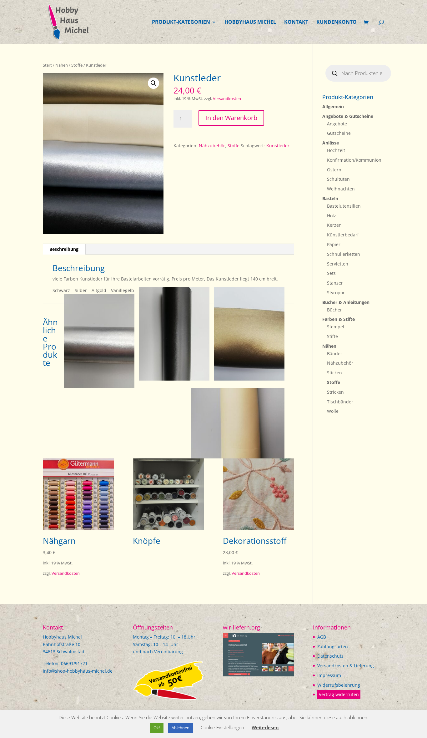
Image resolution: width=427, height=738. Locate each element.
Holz (331, 216)
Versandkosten (227, 98)
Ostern (334, 170)
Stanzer (335, 283)
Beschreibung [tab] (63, 249)
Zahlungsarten (332, 647)
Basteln (330, 198)
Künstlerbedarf (343, 235)
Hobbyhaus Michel (250, 22)
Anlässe (330, 143)
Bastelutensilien (344, 206)
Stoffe (77, 65)
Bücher (334, 310)
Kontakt (296, 22)
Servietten (337, 264)
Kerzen (334, 225)
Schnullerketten (343, 254)
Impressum (329, 675)
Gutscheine (339, 133)
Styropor (336, 293)
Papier (333, 244)
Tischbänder (340, 402)
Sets (331, 273)
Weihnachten (341, 189)
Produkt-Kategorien (181, 22)
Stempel (335, 327)
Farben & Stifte (338, 319)
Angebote (337, 124)
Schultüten (338, 179)
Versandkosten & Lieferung (345, 666)
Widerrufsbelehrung (338, 685)
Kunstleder (277, 146)
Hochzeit (336, 150)
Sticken (334, 373)
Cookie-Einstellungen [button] (222, 727)
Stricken (335, 392)
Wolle (333, 411)
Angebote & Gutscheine (347, 116)
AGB (321, 637)
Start (47, 65)
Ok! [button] (156, 727)
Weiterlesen (265, 727)
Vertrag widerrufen (339, 694)
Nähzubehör (212, 146)
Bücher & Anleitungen (345, 302)
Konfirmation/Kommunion (354, 160)
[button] (153, 83)
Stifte (332, 336)
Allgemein (333, 106)
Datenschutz (330, 656)
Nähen (61, 65)
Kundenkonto (336, 22)
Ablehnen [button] (180, 727)
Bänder (334, 353)
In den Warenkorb (231, 118)
